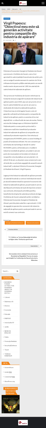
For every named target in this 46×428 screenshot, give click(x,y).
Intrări (8, 372)
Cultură (7, 297)
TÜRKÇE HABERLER (8, 355)
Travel (6, 350)
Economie (7, 18)
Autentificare (8, 367)
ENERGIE (7, 318)
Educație (7, 314)
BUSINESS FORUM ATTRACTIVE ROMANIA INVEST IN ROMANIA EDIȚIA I (9, 287)
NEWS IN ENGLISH (7, 332)
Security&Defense (10, 345)
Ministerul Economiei (33, 223)
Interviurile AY (9, 322)
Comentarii (9, 377)
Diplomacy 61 (8, 301)
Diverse (7, 306)
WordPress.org (9, 381)
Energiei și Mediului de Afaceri (14, 223)
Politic (6, 337)
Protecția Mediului (10, 341)
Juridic (6, 327)
